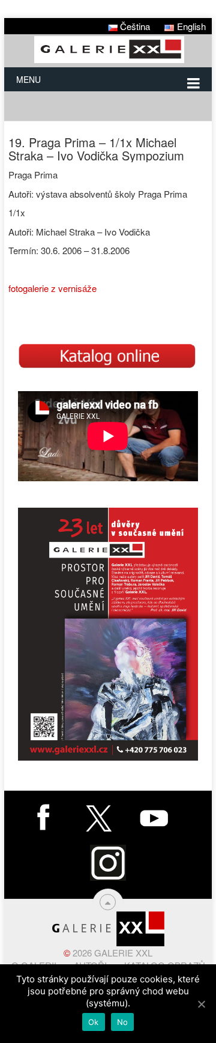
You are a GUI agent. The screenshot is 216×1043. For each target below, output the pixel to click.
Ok (93, 1022)
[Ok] (201, 1004)
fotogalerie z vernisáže (52, 288)
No (122, 1022)
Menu (28, 79)
